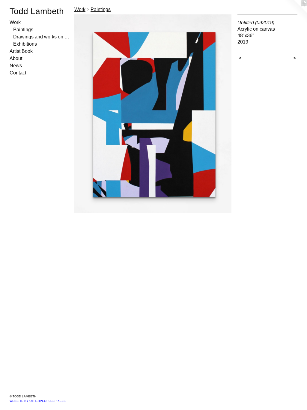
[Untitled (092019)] (152, 113)
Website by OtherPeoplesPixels (38, 400)
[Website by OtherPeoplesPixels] (295, 12)
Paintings (23, 29)
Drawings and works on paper (41, 36)
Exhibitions (25, 44)
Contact (18, 72)
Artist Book (21, 51)
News (16, 65)
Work (15, 22)
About (16, 58)
